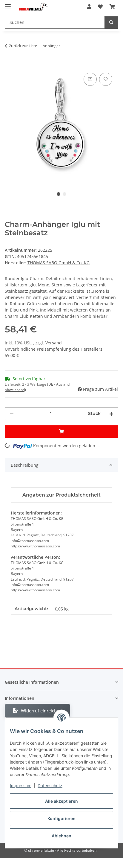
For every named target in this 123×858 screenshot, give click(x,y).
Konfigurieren (61, 818)
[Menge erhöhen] (111, 413)
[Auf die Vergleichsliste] (90, 79)
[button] (89, 7)
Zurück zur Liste (23, 45)
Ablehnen (61, 835)
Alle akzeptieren (61, 801)
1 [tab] (58, 194)
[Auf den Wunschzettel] (105, 79)
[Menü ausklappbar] (8, 3)
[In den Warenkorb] (9, 64)
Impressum (20, 785)
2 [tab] (64, 194)
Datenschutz (50, 785)
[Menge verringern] (11, 413)
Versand (53, 343)
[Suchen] (111, 22)
